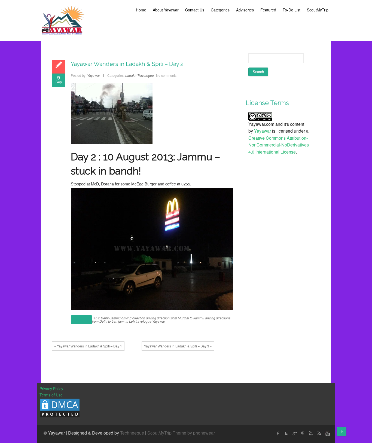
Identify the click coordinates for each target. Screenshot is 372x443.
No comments (166, 75)
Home (141, 10)
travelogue (143, 321)
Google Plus (294, 433)
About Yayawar (166, 10)
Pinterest (302, 433)
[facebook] (278, 433)
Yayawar (158, 321)
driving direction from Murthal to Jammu (175, 318)
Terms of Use (51, 395)
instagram (327, 433)
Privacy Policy (51, 388)
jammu (123, 321)
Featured (268, 10)
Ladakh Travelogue (139, 75)
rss (319, 433)
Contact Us (194, 10)
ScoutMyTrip (317, 10)
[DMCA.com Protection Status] (59, 407)
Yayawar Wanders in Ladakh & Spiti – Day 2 (127, 63)
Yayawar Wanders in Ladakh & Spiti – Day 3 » (178, 346)
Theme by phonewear (194, 433)
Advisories (245, 10)
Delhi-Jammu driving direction (123, 318)
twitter (286, 433)
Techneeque (132, 433)
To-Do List (291, 10)
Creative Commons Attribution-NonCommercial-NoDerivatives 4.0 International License (278, 145)
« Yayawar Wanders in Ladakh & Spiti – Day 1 (88, 346)
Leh (132, 321)
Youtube (311, 433)
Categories (220, 10)
